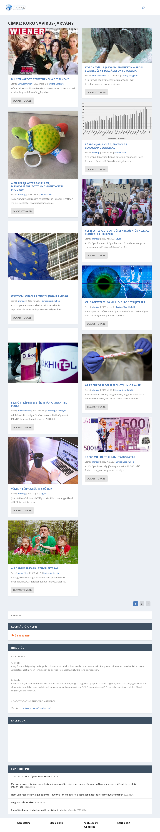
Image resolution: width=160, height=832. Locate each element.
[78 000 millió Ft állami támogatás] (117, 434)
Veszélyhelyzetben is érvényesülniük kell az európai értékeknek (117, 232)
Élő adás (21, 635)
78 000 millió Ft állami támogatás (110, 457)
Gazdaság (50, 410)
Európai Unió (46, 194)
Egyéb (43, 493)
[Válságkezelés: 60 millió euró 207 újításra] (117, 281)
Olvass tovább (22, 100)
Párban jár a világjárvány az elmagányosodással (106, 146)
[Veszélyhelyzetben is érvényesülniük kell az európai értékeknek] (117, 202)
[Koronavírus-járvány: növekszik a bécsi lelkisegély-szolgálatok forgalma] (117, 45)
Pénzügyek (61, 410)
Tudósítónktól (24, 410)
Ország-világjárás (56, 83)
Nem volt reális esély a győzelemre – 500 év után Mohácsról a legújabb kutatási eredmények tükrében (67, 794)
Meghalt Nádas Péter (22, 802)
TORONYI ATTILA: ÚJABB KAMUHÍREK (30, 776)
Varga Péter (23, 573)
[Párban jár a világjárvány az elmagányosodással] (117, 121)
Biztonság (47, 573)
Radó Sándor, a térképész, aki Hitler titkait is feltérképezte (43, 810)
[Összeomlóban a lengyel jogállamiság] (43, 256)
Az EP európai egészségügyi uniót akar (113, 385)
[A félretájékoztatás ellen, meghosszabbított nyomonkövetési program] (43, 145)
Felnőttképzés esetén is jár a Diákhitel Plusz (39, 404)
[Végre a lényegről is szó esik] (43, 460)
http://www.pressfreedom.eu (34, 708)
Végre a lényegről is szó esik (31, 489)
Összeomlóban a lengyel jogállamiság (39, 296)
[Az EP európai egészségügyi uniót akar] (117, 357)
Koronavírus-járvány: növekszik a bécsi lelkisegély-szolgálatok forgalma (114, 69)
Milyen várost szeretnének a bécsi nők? (40, 79)
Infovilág (22, 194)
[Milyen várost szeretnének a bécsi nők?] (43, 51)
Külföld (57, 301)
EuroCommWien (25, 83)
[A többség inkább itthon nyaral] (43, 542)
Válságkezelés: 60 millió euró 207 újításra (115, 302)
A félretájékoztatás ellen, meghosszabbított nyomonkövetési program (37, 187)
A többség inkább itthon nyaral (34, 568)
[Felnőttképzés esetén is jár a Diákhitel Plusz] (43, 363)
